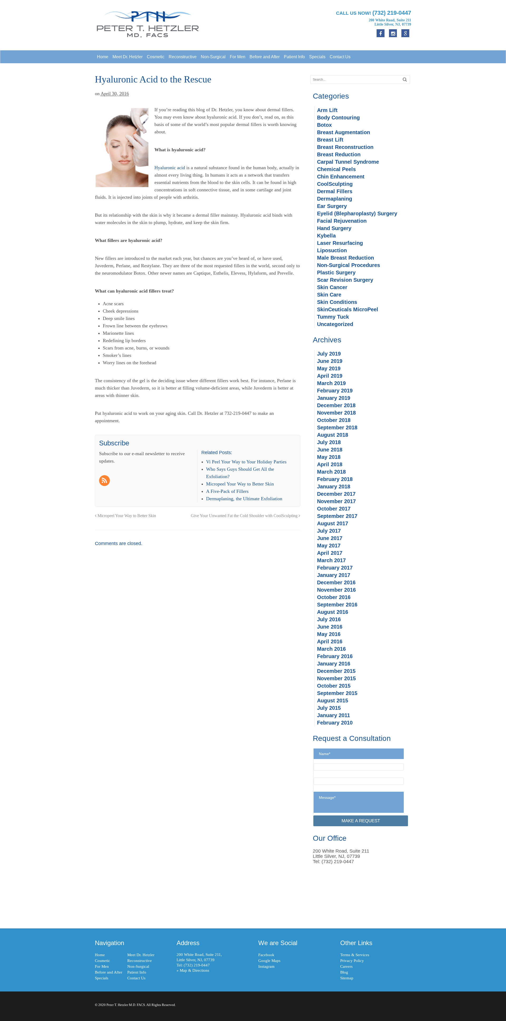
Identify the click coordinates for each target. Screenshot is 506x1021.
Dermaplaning (334, 199)
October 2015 (334, 686)
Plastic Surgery (336, 272)
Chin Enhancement (340, 176)
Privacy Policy (352, 961)
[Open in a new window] (405, 33)
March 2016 (331, 649)
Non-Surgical (213, 57)
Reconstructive (183, 57)
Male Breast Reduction (345, 258)
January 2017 (333, 575)
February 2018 (335, 479)
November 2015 (336, 678)
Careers (346, 966)
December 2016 (336, 582)
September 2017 (337, 516)
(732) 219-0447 (197, 965)
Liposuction (332, 250)
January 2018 (333, 486)
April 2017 (329, 553)
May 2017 (328, 545)
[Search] (405, 79)
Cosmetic (155, 57)
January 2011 (333, 715)
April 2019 (329, 376)
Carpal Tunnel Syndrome (348, 162)
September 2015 (337, 693)
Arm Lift (327, 110)
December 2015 (336, 671)
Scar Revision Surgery (345, 280)
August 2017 (332, 523)
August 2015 (332, 700)
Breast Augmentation (343, 132)
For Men (237, 57)
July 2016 (329, 619)
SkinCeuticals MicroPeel (347, 309)
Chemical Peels (336, 169)
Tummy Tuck (333, 317)
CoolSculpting (335, 184)
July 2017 (329, 531)
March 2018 (331, 472)
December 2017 (336, 494)
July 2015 (329, 708)
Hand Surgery (334, 228)
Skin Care (329, 295)
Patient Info (294, 57)
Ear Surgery (332, 206)
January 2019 (333, 398)
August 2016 (332, 612)
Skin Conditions (337, 302)
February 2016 (335, 656)
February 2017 (335, 568)
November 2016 (336, 590)
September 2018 (337, 427)
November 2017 (336, 501)
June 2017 (329, 538)
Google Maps (269, 961)
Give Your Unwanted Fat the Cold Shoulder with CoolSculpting (245, 515)
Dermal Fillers (334, 191)
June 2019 (329, 361)
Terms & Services (354, 955)
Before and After (265, 57)
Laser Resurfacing (340, 243)
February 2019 (335, 390)
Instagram (266, 966)
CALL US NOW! (373, 12)
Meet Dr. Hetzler (128, 57)
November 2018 (336, 413)
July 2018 (329, 442)
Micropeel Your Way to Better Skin (126, 515)
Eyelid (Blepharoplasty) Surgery (357, 213)
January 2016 (333, 664)
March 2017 (331, 560)
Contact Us (340, 57)
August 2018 (332, 435)
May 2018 (328, 457)
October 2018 (334, 420)
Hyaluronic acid (169, 167)
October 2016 (334, 597)
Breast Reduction (339, 154)
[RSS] (105, 481)
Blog (344, 972)
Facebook (266, 955)
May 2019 (328, 368)
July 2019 (329, 354)
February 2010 (335, 723)
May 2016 (328, 634)
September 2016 (337, 604)
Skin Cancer (332, 287)
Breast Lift (330, 140)
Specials (317, 57)
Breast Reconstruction (345, 147)
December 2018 (336, 405)
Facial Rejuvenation (342, 221)
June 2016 (329, 627)
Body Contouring (338, 117)
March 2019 (331, 383)
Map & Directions (194, 970)
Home (102, 57)
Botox (324, 125)
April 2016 (329, 641)
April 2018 (329, 464)
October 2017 (334, 509)
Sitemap (346, 978)
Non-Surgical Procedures (348, 265)
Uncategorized (335, 324)
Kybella (326, 236)
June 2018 (329, 450)
